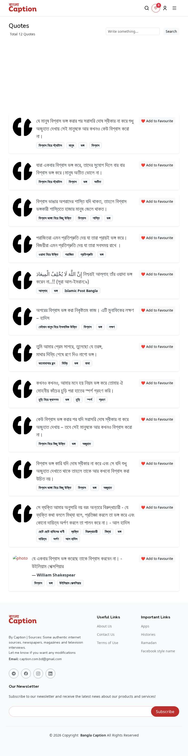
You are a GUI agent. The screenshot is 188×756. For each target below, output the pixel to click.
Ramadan (149, 643)
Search (171, 31)
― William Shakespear (53, 575)
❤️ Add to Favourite (157, 121)
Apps (145, 626)
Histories (148, 634)
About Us (104, 626)
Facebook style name (158, 651)
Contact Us (106, 634)
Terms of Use (107, 643)
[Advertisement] (94, 73)
